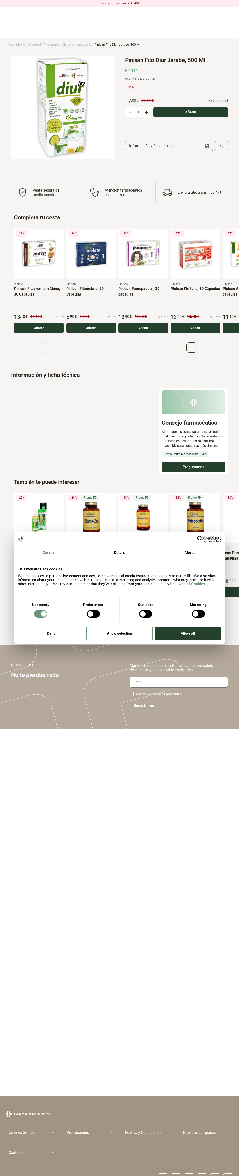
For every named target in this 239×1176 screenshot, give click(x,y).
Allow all (188, 633)
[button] (90, 1132)
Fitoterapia (52, 44)
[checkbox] (132, 694)
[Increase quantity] (146, 112)
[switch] (93, 614)
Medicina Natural (28, 44)
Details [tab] (119, 552)
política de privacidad (166, 694)
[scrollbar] (118, 348)
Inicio (9, 44)
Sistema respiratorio (76, 44)
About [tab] (189, 552)
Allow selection (119, 633)
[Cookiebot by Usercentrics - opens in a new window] (200, 539)
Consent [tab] (49, 552)
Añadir (39, 328)
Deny (51, 633)
